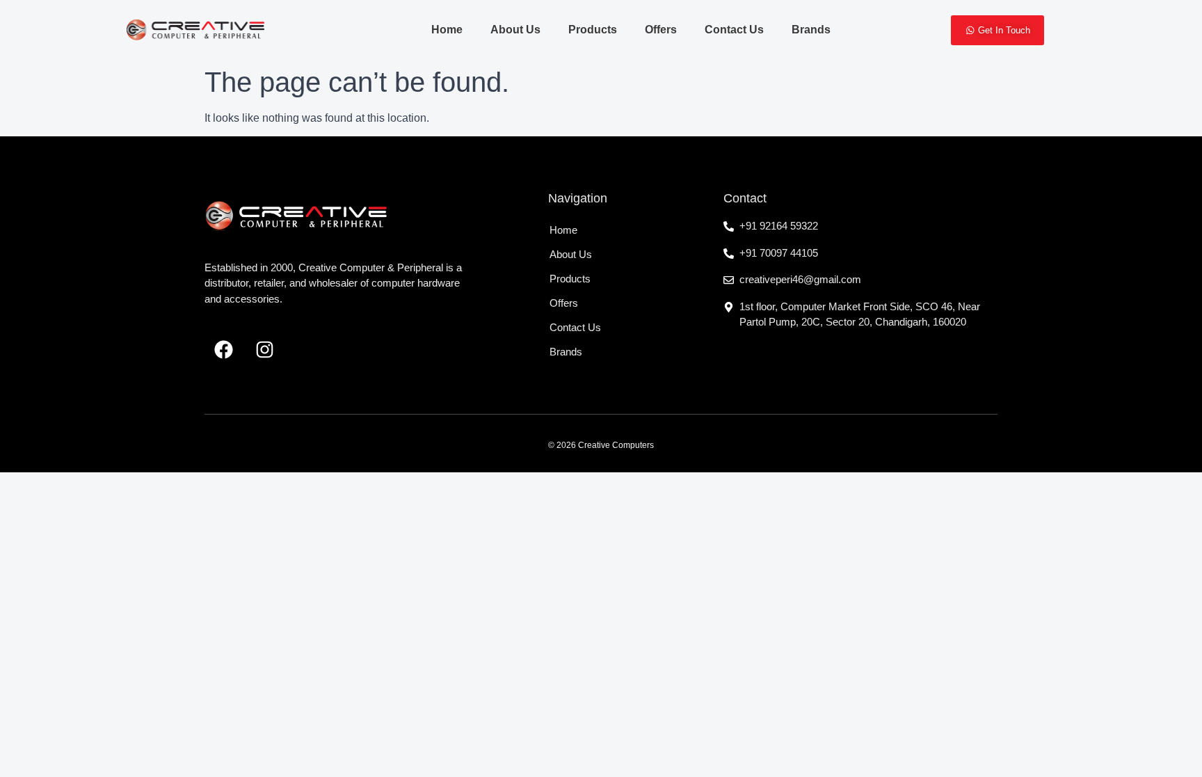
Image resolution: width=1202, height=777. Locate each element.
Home (447, 29)
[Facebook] (223, 350)
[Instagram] (264, 350)
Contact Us (734, 29)
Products (592, 29)
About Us (515, 29)
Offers (661, 29)
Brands (811, 29)
